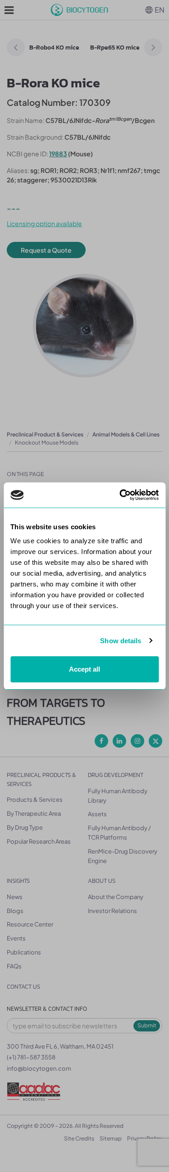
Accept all (84, 669)
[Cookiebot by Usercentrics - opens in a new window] (120, 495)
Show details (120, 641)
